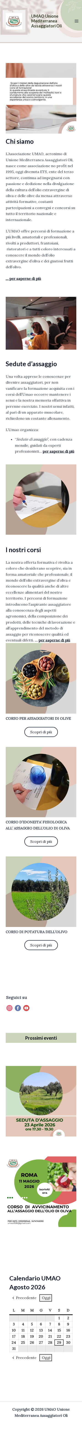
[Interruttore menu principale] (77, 21)
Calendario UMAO (35, 1278)
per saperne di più (58, 451)
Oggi (46, 1297)
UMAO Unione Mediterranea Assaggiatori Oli (46, 21)
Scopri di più (41, 732)
